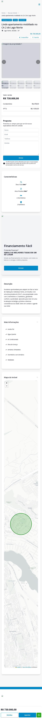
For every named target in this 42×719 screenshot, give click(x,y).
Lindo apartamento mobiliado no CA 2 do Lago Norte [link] (19, 15)
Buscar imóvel (12, 13)
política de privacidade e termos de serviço (21, 164)
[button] (4, 62)
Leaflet (19, 667)
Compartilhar (24, 37)
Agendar (27, 715)
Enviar (21, 158)
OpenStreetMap (27, 667)
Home (3, 13)
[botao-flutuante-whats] (39, 715)
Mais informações (11, 322)
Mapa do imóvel (10, 377)
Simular (21, 268)
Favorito (36, 37)
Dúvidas (9, 715)
